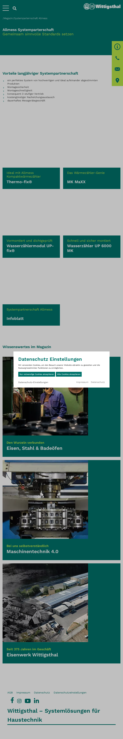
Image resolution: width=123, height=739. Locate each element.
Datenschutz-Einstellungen (33, 382)
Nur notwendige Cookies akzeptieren (37, 374)
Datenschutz (98, 382)
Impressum (82, 382)
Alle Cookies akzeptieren (68, 374)
